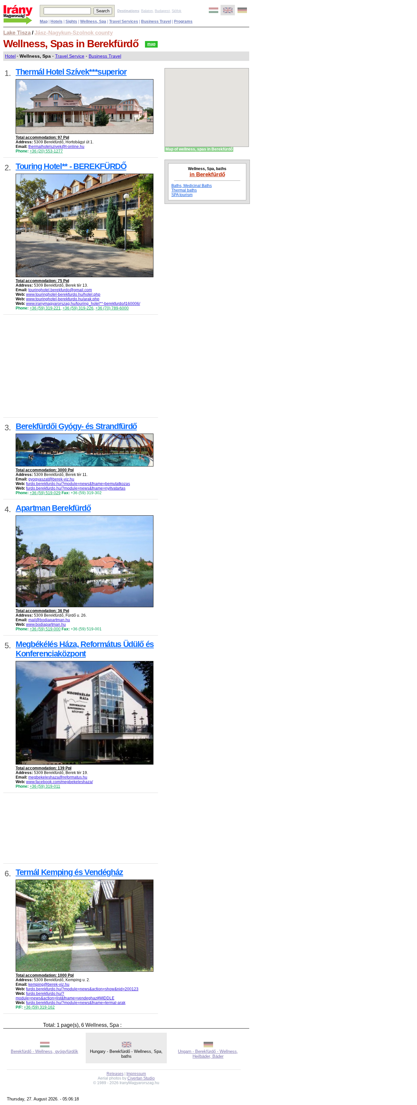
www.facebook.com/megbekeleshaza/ (59, 782)
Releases (115, 1073)
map (151, 44)
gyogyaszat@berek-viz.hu (51, 479)
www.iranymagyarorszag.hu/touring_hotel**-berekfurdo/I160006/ (83, 303)
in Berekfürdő (207, 174)
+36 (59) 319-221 (45, 308)
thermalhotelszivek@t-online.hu (56, 146)
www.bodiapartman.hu (46, 624)
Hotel (10, 56)
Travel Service (69, 56)
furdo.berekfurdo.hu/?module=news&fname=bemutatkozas (78, 483)
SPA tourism (182, 195)
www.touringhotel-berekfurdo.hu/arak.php (62, 299)
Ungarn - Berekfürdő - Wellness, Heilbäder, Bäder (208, 1054)
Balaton (147, 11)
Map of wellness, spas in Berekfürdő (199, 149)
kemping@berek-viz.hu (48, 984)
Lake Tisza (17, 32)
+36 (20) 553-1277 (46, 151)
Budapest (162, 11)
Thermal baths (184, 190)
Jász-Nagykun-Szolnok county (74, 32)
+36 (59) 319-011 (45, 786)
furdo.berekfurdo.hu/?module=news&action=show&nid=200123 (82, 989)
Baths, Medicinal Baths (191, 185)
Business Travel (105, 56)
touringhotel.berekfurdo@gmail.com (60, 290)
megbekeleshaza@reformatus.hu (57, 777)
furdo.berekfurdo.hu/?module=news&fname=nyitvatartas (75, 488)
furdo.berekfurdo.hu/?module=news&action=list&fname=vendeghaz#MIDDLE (65, 995)
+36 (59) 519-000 (45, 629)
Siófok (176, 11)
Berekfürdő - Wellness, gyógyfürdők (44, 1051)
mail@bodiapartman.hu (49, 620)
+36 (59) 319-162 (39, 1007)
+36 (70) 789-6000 (112, 308)
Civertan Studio (141, 1078)
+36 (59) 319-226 (78, 308)
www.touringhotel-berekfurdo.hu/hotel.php (63, 294)
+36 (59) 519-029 (45, 493)
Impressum (136, 1073)
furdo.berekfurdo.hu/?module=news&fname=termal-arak (75, 1002)
